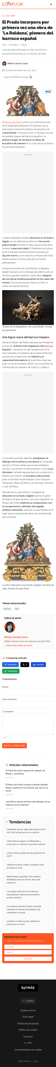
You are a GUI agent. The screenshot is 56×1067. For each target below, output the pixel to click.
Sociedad (14, 45)
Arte (17, 609)
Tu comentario (7, 712)
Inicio (4, 45)
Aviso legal (28, 1016)
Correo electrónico (9, 699)
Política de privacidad (28, 1023)
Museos (7, 609)
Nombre (5, 687)
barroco (48, 346)
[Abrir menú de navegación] (51, 4)
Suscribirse (28, 959)
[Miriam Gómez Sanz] (4, 63)
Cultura (10, 16)
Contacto (28, 1036)
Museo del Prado (13, 122)
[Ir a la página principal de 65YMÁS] (12, 4)
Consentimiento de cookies (28, 1049)
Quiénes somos (28, 1010)
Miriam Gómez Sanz (18, 63)
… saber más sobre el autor (18, 645)
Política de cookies (28, 1030)
